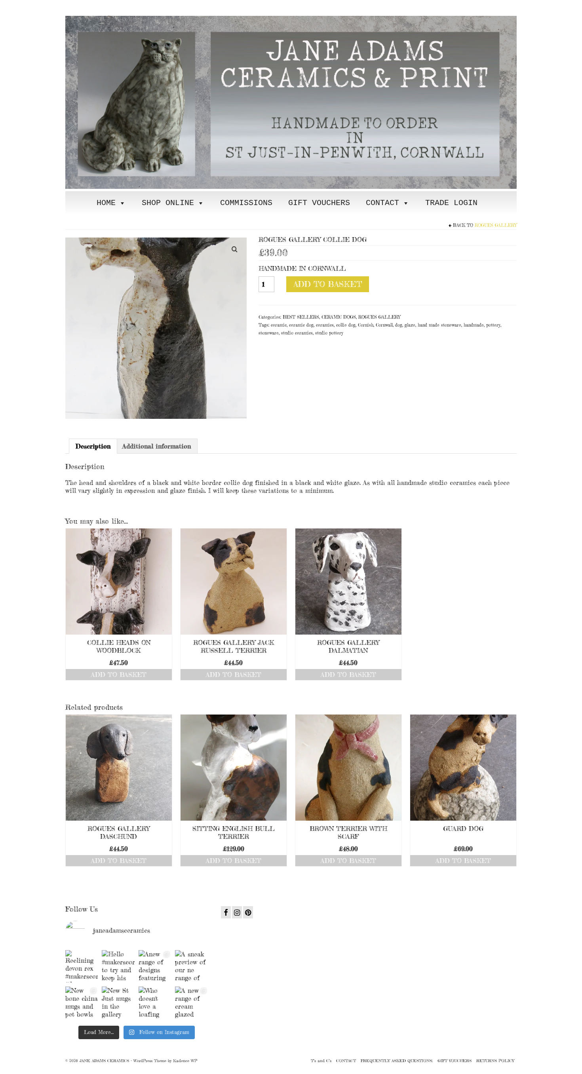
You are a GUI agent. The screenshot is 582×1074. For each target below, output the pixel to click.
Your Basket (113, 7)
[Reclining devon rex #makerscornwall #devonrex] (81, 966)
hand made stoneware (439, 325)
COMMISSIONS (246, 202)
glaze (410, 325)
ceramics (325, 325)
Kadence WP (185, 1060)
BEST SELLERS (301, 317)
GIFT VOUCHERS (319, 202)
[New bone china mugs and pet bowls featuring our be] (81, 1003)
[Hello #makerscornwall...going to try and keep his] (118, 966)
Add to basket (327, 284)
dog (398, 325)
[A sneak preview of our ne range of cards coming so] (191, 966)
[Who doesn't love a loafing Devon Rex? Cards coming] (155, 1003)
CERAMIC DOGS (338, 317)
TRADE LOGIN (451, 202)
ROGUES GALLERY (496, 225)
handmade (474, 325)
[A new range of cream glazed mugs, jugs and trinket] (191, 1003)
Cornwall (384, 325)
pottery (493, 325)
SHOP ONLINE (168, 202)
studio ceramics (297, 333)
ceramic (279, 325)
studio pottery (329, 333)
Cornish (365, 325)
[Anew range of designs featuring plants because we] (155, 966)
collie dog (346, 325)
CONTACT (382, 202)
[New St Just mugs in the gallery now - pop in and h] (118, 1003)
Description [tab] (93, 446)
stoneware (269, 333)
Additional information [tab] (156, 446)
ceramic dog (301, 325)
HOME (106, 202)
